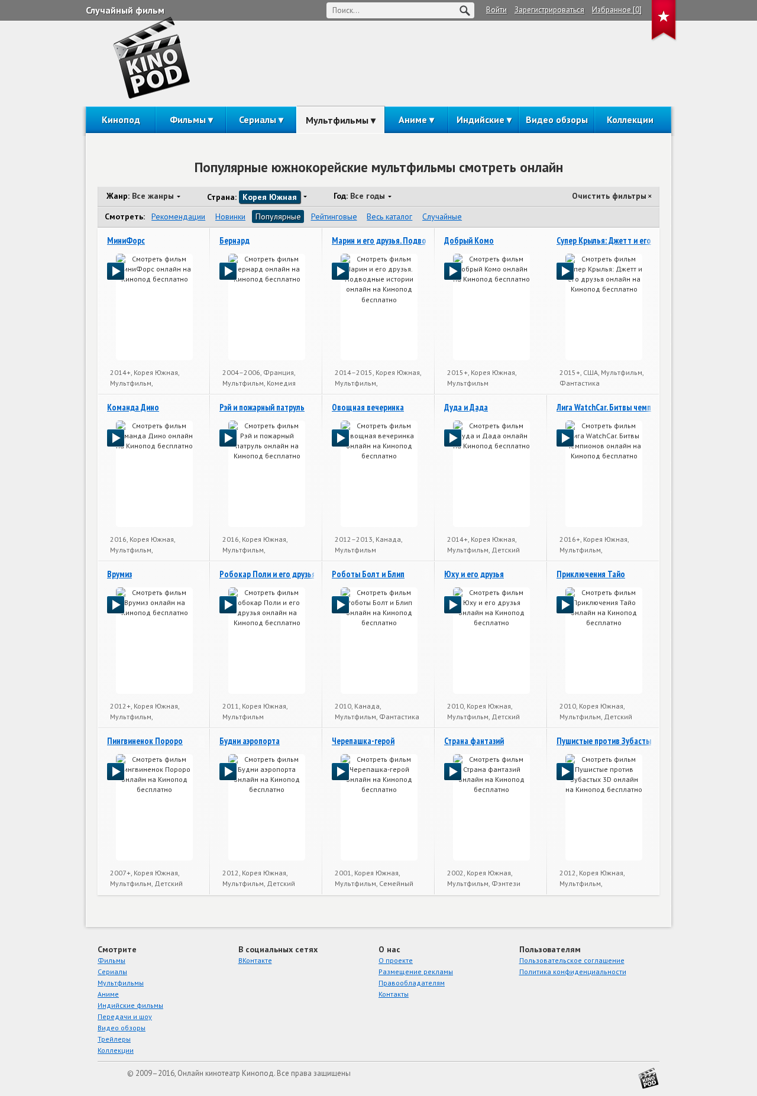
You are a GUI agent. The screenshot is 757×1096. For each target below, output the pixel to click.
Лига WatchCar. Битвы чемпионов (615, 407)
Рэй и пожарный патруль (262, 407)
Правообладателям (411, 982)
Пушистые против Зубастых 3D (611, 740)
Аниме (413, 119)
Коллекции (630, 119)
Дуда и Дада (466, 407)
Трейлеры (114, 1038)
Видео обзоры (557, 119)
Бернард (234, 240)
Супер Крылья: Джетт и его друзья (617, 240)
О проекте (395, 960)
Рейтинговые (334, 216)
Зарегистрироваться (549, 10)
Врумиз (119, 574)
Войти (496, 10)
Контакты (393, 994)
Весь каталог (389, 216)
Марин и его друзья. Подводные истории (403, 240)
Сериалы (257, 119)
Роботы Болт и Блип (368, 574)
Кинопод (121, 119)
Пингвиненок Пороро (145, 740)
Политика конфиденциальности (572, 971)
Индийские (480, 119)
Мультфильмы (337, 120)
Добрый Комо (469, 240)
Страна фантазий (474, 740)
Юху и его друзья (474, 574)
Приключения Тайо (591, 574)
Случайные (442, 216)
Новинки (230, 216)
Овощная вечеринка (368, 407)
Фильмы (188, 119)
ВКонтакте (255, 960)
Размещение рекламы (415, 971)
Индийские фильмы (130, 1005)
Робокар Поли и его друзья (267, 574)
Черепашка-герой (363, 740)
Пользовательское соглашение (572, 960)
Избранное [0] (617, 10)
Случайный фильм (125, 10)
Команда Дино (133, 407)
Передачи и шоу (125, 1016)
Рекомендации (178, 216)
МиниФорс (126, 240)
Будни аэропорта (249, 740)
